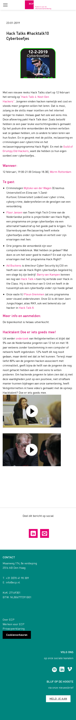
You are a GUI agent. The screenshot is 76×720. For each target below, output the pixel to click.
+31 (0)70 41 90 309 (17, 578)
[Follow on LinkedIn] (62, 670)
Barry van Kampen (48, 274)
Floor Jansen (14, 212)
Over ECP (8, 619)
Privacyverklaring (14, 628)
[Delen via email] (44, 533)
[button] (5, 5)
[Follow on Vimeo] (69, 670)
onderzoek (22, 338)
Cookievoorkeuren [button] (16, 634)
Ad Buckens (13, 265)
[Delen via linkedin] (33, 533)
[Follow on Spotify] (54, 670)
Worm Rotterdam (60, 172)
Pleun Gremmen (34, 294)
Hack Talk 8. (26, 307)
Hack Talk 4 (28, 279)
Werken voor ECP (13, 624)
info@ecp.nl (13, 582)
